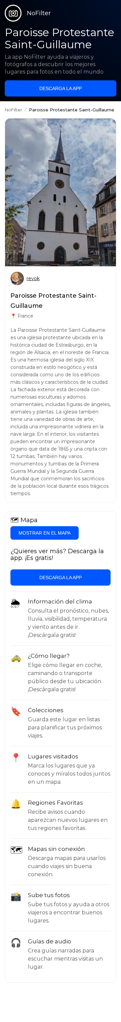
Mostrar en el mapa (44, 533)
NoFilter (13, 109)
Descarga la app (60, 88)
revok (33, 278)
